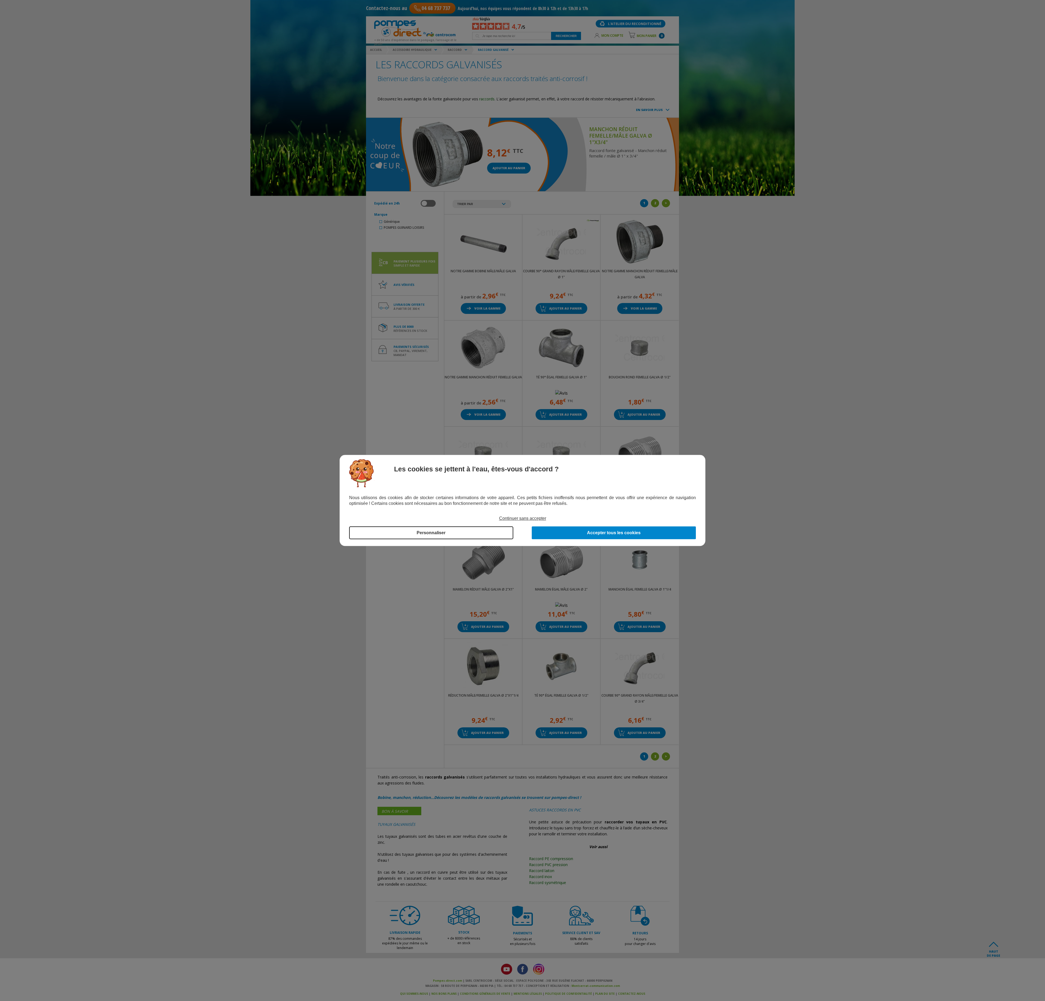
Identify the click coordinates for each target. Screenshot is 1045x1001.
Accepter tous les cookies (614, 533)
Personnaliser (431, 533)
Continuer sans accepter (522, 518)
